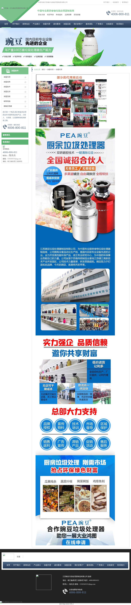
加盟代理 (46, 24)
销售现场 (7, 101)
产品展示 (36, 24)
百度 (18, 557)
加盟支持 (7, 91)
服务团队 (89, 24)
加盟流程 (7, 96)
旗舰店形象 (8, 106)
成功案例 (56, 24)
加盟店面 (67, 24)
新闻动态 (26, 24)
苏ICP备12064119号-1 (66, 604)
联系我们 (125, 2)
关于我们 (106, 2)
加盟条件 (7, 87)
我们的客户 (78, 24)
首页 (6, 24)
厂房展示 (99, 24)
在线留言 (116, 2)
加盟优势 (7, 82)
